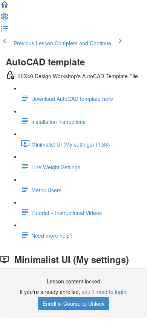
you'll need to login (104, 292)
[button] (4, 7)
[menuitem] (4, 19)
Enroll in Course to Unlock (73, 303)
